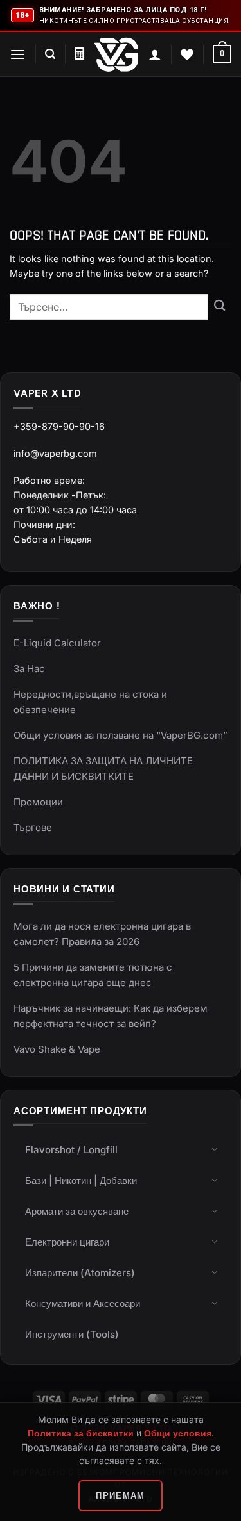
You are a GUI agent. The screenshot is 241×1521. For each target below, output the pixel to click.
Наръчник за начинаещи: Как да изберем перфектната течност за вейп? (110, 1016)
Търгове (32, 827)
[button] (18, 54)
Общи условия (177, 1432)
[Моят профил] (154, 54)
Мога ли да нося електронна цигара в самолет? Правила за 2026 (102, 934)
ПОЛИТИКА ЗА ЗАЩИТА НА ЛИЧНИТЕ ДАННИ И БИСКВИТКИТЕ (103, 768)
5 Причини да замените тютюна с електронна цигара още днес (92, 975)
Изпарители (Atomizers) (80, 1273)
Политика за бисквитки (81, 1432)
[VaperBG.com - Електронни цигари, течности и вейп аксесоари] (116, 54)
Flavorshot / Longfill (71, 1150)
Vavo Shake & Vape (56, 1049)
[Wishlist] (187, 54)
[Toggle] (215, 1149)
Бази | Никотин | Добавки (81, 1180)
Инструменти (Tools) (72, 1334)
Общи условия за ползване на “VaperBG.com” (120, 735)
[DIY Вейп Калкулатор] (79, 54)
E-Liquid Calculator (57, 643)
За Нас (29, 668)
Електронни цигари (67, 1242)
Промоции (38, 802)
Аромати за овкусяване (77, 1211)
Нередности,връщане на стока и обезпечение (90, 702)
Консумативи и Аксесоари (82, 1303)
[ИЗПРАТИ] (219, 307)
